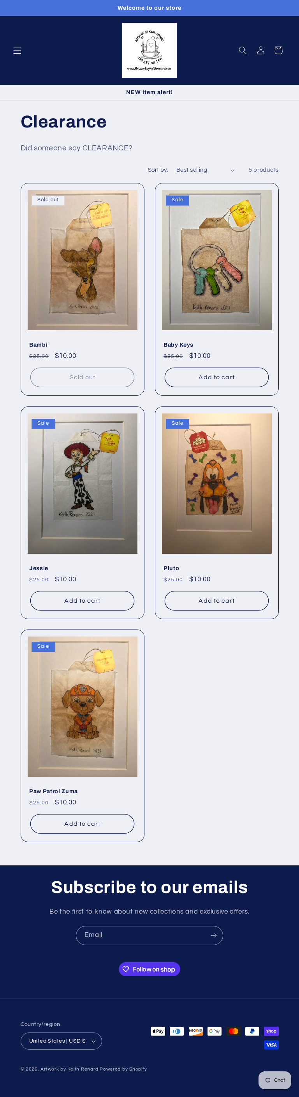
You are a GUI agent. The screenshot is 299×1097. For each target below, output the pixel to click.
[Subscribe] (214, 935)
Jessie (38, 568)
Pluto (171, 568)
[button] (17, 50)
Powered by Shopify (123, 1069)
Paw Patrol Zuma (53, 791)
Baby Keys (178, 345)
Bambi (38, 345)
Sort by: (158, 170)
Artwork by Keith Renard (69, 1069)
